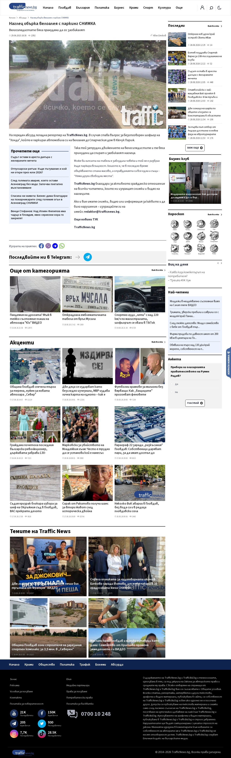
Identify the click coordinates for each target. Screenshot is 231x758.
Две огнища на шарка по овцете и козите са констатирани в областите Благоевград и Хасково (204, 114)
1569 (81, 324)
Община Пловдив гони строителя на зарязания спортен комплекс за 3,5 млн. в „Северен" (47, 647)
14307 (31, 593)
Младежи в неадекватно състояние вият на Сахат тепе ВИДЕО (195, 303)
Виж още (193, 148)
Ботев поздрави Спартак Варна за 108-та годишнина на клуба (205, 56)
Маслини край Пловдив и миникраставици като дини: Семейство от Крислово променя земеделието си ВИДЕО (124, 645)
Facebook (41, 245)
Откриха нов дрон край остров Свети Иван (201, 36)
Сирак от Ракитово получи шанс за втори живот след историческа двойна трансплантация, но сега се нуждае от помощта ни (85, 508)
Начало (48, 7)
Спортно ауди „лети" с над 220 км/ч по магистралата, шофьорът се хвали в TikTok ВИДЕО (136, 319)
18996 (190, 201)
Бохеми (100, 664)
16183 (31, 654)
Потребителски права (79, 698)
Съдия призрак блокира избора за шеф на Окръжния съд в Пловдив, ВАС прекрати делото (34, 508)
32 (210, 63)
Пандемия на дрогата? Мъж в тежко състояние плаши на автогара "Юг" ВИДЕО (31, 319)
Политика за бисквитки (79, 704)
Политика (102, 7)
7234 (134, 399)
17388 (109, 654)
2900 (81, 458)
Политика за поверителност (26, 704)
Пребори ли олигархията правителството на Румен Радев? (190, 371)
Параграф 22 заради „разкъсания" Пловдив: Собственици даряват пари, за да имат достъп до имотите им (139, 449)
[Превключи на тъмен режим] (219, 7)
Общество (46, 664)
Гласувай (193, 403)
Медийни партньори (78, 685)
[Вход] (202, 9)
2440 (134, 516)
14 (210, 45)
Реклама (14, 685)
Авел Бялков (159, 35)
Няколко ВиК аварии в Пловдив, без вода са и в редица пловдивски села (137, 508)
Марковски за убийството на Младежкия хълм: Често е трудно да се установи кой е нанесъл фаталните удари (86, 449)
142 (211, 101)
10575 (109, 593)
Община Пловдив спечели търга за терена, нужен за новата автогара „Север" (33, 391)
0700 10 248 (96, 714)
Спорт (148, 7)
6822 (134, 458)
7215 (29, 458)
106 (211, 119)
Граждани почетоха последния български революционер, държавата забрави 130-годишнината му (32, 449)
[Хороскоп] (195, 254)
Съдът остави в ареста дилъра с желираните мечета (202, 74)
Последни (176, 25)
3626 (29, 516)
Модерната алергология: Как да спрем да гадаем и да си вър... (194, 195)
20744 (81, 516)
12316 (81, 399)
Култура (164, 7)
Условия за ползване (21, 691)
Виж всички (157, 270)
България (83, 7)
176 (211, 138)
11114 (29, 399)
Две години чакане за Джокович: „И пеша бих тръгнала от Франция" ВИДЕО (45, 586)
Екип (68, 679)
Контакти (16, 698)
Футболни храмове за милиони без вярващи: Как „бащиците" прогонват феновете (139, 391)
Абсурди (117, 664)
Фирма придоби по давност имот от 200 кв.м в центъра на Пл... (194, 336)
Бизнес (119, 7)
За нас (13, 679)
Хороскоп (176, 214)
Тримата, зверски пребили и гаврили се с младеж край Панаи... (194, 314)
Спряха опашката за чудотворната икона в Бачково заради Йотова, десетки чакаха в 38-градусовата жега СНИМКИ (124, 583)
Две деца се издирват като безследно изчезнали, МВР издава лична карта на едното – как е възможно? (86, 391)
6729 (134, 328)
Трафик (84, 664)
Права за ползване (76, 691)
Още (179, 7)
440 (211, 82)
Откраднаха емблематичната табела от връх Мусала (84, 317)
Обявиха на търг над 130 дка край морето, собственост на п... (190, 347)
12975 (29, 328)
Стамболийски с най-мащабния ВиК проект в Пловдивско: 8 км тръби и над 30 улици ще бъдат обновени (202, 97)
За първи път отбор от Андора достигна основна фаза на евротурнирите (203, 130)
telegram (55, 245)
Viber (48, 245)
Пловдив (64, 7)
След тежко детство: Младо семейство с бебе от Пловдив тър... (194, 325)
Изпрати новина (228, 362)
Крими (133, 7)
